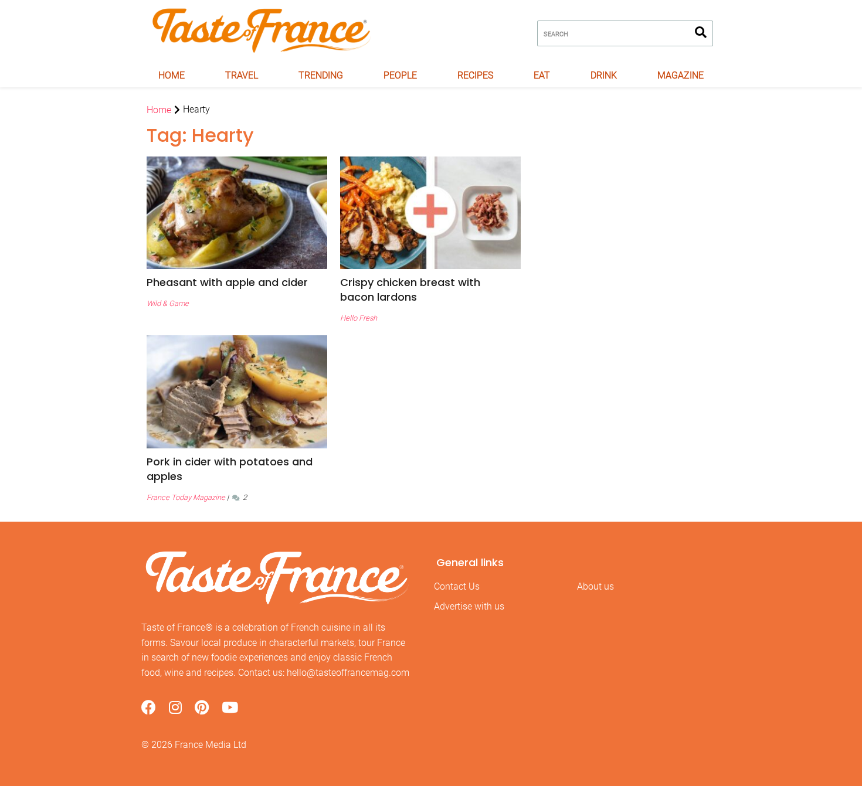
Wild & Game (168, 303)
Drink (603, 75)
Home (171, 75)
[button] (237, 282)
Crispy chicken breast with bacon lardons (410, 289)
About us (595, 586)
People (400, 75)
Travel (241, 75)
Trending (320, 75)
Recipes (475, 75)
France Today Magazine (186, 497)
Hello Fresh (358, 318)
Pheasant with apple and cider (227, 282)
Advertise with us (469, 606)
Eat (542, 75)
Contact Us (457, 586)
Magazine (680, 75)
